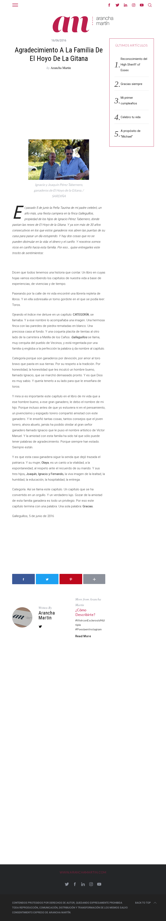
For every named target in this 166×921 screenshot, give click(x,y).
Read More (83, 636)
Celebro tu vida (130, 117)
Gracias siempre (131, 84)
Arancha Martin (61, 68)
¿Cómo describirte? (85, 612)
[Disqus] (58, 701)
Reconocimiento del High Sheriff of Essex (134, 64)
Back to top (143, 902)
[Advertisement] (58, 105)
